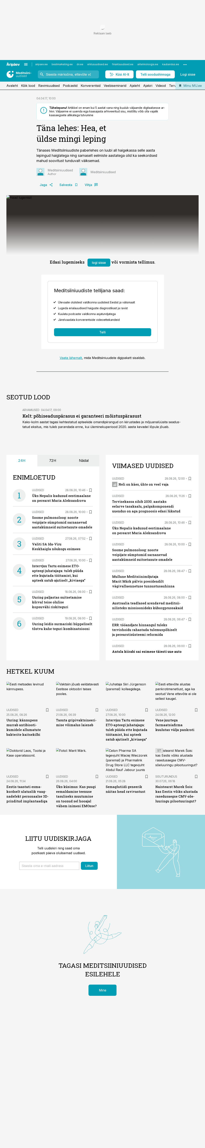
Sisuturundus (166, 776)
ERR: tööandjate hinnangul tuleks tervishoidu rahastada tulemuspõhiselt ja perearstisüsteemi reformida (144, 630)
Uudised (38, 490)
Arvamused (30, 410)
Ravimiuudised (49, 86)
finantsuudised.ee (122, 64)
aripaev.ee (41, 64)
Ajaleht (135, 86)
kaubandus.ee (170, 64)
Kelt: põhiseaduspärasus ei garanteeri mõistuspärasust (81, 416)
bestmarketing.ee (62, 64)
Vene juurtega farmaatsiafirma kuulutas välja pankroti (174, 725)
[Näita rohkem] (185, 64)
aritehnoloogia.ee (147, 64)
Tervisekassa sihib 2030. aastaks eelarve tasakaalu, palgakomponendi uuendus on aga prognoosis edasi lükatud (146, 506)
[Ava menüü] (26, 64)
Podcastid (70, 86)
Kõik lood (28, 86)
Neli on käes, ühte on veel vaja (144, 484)
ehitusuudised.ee (97, 64)
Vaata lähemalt (71, 358)
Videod (161, 86)
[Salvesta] (90, 490)
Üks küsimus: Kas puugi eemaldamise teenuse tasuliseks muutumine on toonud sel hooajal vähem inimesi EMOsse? (76, 796)
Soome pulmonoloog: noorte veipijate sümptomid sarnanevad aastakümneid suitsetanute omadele (62, 522)
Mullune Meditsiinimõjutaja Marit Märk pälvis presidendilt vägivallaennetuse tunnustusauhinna (143, 581)
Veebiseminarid (115, 86)
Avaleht (12, 86)
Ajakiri (147, 86)
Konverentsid (90, 86)
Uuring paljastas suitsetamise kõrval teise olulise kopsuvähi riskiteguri (57, 602)
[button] (49, 866)
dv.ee (80, 64)
